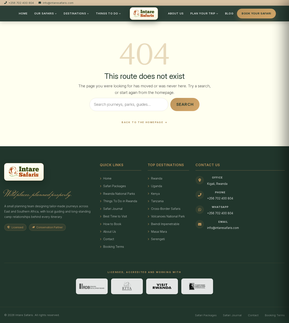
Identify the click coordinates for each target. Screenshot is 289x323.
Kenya (155, 193)
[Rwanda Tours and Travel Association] (127, 286)
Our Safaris (44, 13)
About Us (176, 13)
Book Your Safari (256, 13)
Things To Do (107, 13)
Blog (229, 13)
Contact (108, 239)
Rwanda (156, 178)
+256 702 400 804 (220, 198)
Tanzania (157, 201)
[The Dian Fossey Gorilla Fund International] (197, 286)
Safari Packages (114, 186)
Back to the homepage (142, 122)
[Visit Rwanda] (162, 286)
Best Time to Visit (115, 216)
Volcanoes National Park (168, 216)
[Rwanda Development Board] (92, 286)
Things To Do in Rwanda (120, 201)
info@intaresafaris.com (223, 228)
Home (23, 13)
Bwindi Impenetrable (165, 224)
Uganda (156, 186)
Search (185, 104)
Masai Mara (159, 231)
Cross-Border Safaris (165, 208)
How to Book (112, 224)
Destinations (75, 13)
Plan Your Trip (202, 13)
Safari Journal (112, 208)
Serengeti (158, 239)
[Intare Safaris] (144, 13)
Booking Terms (113, 246)
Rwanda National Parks (119, 193)
